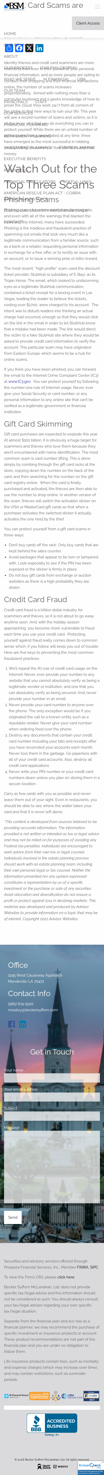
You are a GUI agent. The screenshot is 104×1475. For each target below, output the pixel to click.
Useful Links (77, 181)
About (11, 56)
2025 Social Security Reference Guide (46, 210)
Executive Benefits (25, 158)
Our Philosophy (58, 67)
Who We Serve (20, 79)
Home (10, 33)
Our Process (18, 67)
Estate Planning (77, 147)
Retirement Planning (27, 136)
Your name (32, 1070)
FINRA (82, 1267)
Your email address (39, 1089)
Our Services (18, 113)
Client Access (88, 23)
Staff (41, 101)
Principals (16, 101)
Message (30, 1127)
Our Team (14, 90)
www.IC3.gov (19, 381)
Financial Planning (26, 124)
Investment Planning (27, 147)
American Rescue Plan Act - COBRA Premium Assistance (42, 196)
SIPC (94, 1267)
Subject (29, 1108)
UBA (81, 79)
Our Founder (19, 45)
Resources (16, 170)
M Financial (56, 79)
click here (66, 1277)
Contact (13, 221)
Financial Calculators (30, 181)
